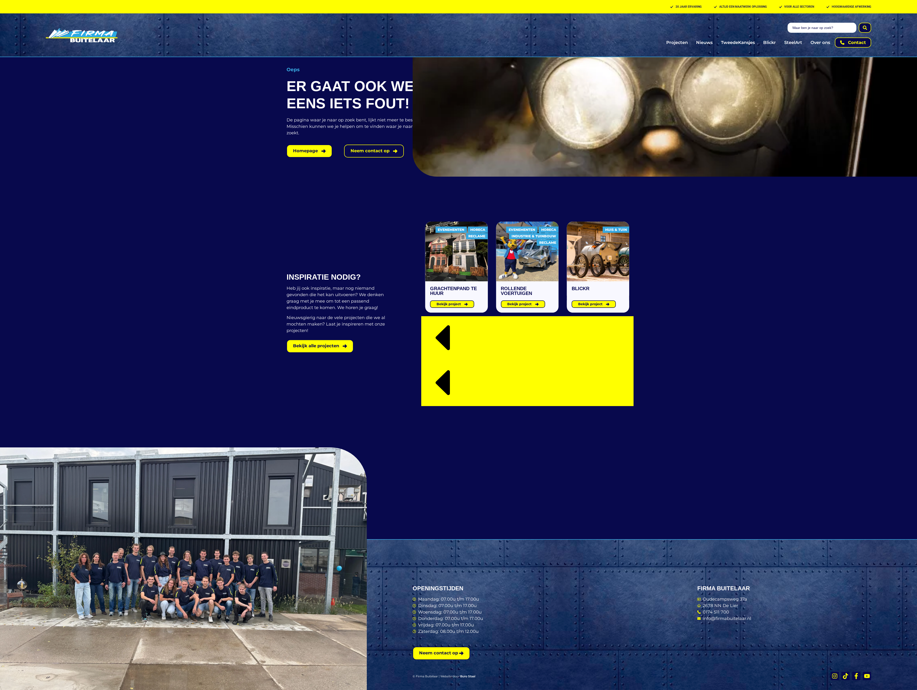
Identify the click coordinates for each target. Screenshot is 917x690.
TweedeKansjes (738, 42)
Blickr (769, 42)
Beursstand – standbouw (590, 291)
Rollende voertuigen (445, 291)
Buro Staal (467, 676)
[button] (527, 338)
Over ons (820, 42)
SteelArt (793, 42)
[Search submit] (865, 28)
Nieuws (704, 42)
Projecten (677, 42)
